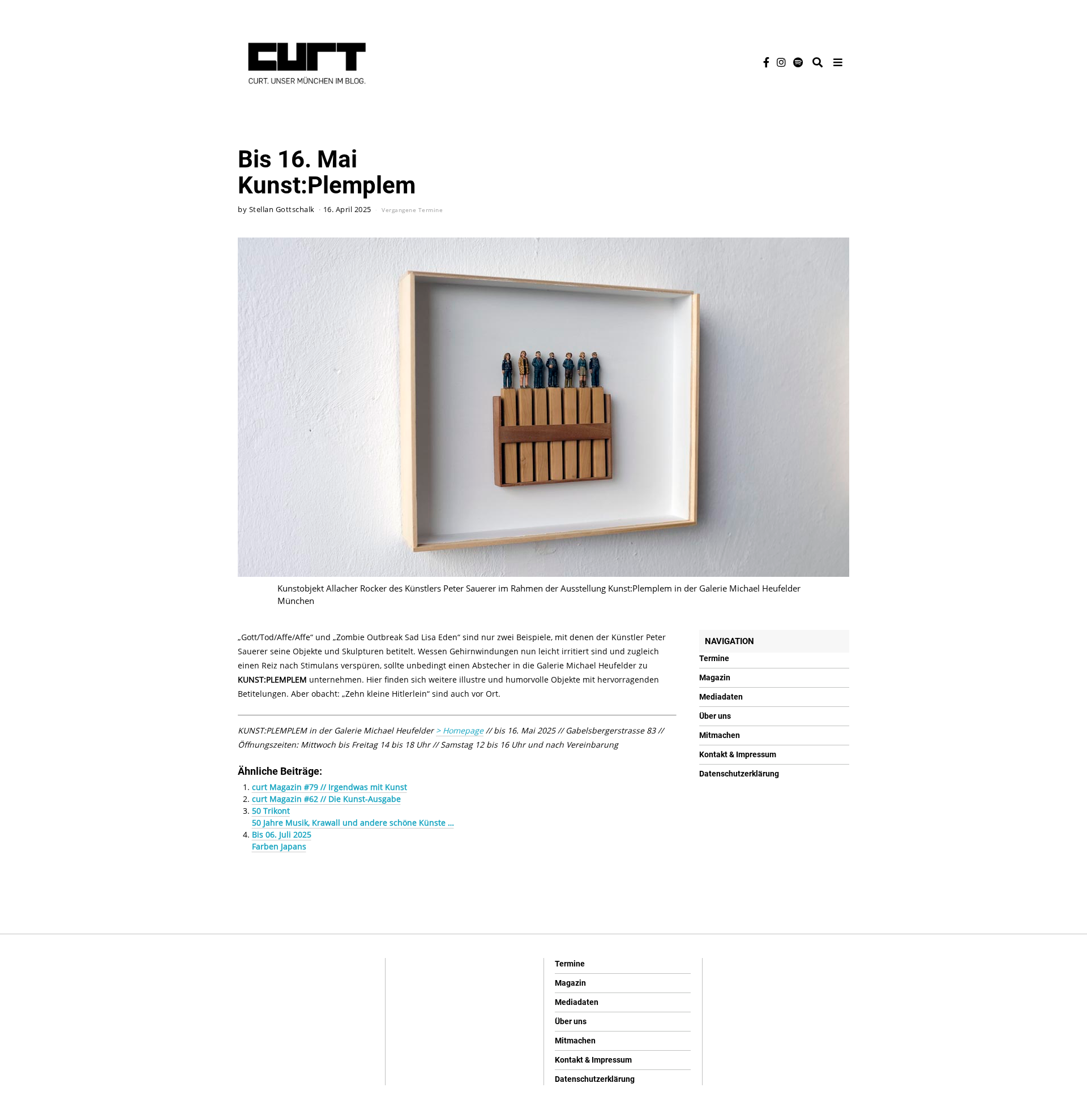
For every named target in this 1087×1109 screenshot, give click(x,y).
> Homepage (459, 730)
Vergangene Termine (412, 210)
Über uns (715, 715)
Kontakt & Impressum (737, 754)
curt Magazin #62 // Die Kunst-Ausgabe (326, 798)
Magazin (714, 677)
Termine (714, 658)
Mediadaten (721, 696)
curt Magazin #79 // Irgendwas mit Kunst (329, 787)
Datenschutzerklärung (739, 773)
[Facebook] (766, 62)
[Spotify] (798, 62)
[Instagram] (781, 62)
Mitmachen (719, 735)
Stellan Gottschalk (282, 209)
